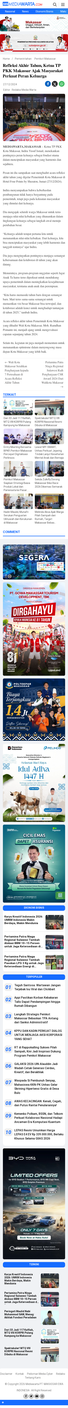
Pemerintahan (23, 58)
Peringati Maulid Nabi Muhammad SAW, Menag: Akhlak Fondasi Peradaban (20, 1314)
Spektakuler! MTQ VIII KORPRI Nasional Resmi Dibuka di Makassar (18, 1351)
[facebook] (48, 84)
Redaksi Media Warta (24, 89)
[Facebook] (25, 1396)
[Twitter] (31, 1396)
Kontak (20, 1373)
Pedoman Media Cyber (40, 1373)
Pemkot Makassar (45, 58)
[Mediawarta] (22, 4)
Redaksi (60, 1373)
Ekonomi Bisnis (44, 11)
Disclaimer (6, 1373)
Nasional (10, 11)
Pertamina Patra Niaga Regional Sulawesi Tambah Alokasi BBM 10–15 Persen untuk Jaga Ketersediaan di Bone (21, 1297)
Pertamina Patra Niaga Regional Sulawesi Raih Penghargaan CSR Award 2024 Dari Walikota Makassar (52, 374)
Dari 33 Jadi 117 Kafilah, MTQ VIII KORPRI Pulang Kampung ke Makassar (19, 1332)
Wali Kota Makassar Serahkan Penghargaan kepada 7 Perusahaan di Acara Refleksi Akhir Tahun (16, 372)
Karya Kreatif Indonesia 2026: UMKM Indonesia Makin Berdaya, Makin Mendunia (18, 1279)
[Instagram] (42, 1396)
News (25, 11)
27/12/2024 (10, 84)
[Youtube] (36, 1396)
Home (6, 58)
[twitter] (55, 85)
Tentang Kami (33, 1377)
